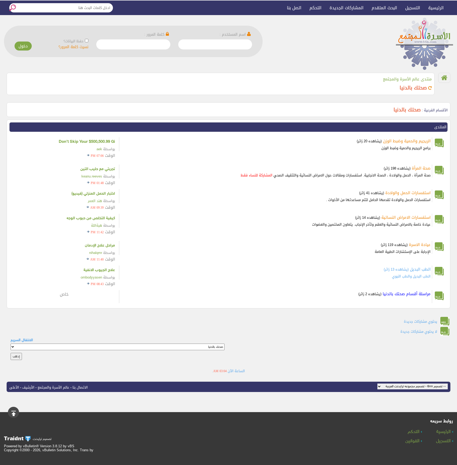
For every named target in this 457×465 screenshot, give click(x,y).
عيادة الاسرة (420, 244)
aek (99, 149)
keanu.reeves (91, 176)
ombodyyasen (91, 277)
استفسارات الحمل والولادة (408, 193)
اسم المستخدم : (233, 34)
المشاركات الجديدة (347, 8)
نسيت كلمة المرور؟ (73, 47)
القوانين (413, 441)
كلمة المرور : (155, 34)
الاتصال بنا (80, 387)
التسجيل (412, 8)
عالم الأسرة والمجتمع (53, 387)
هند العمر (95, 201)
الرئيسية (436, 8)
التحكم (315, 8)
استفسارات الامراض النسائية (406, 217)
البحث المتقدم (384, 8)
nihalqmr (95, 252)
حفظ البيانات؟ (73, 41)
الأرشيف (28, 387)
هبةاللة (96, 225)
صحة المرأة (421, 168)
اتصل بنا (294, 8)
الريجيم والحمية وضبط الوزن (407, 141)
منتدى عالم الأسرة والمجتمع (407, 79)
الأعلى (14, 387)
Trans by (86, 450)
